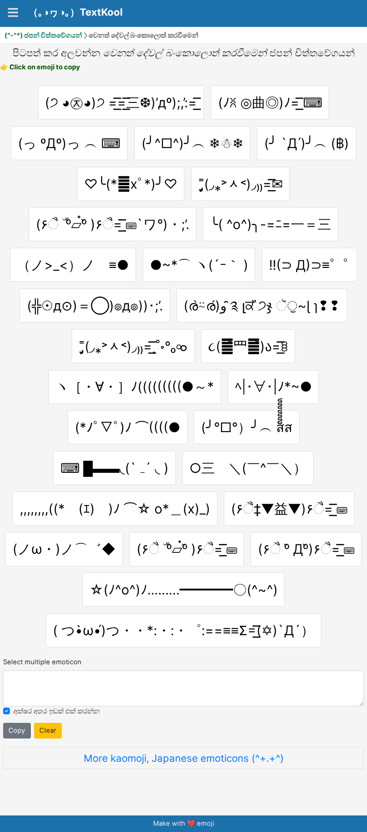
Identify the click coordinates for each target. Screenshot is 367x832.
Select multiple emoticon (42, 662)
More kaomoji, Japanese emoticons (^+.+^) (184, 758)
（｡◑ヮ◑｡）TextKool (75, 12)
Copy (17, 730)
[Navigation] (12, 12)
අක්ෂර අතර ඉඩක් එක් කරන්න (56, 711)
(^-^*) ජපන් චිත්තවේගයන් (43, 35)
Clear (47, 730)
